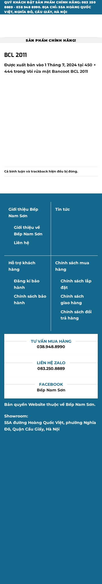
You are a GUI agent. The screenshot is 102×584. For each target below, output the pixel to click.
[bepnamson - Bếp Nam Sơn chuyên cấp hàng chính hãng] (51, 25)
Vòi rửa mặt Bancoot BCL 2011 (57, 71)
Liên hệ (21, 242)
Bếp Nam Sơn (51, 390)
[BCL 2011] (51, 120)
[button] (7, 26)
